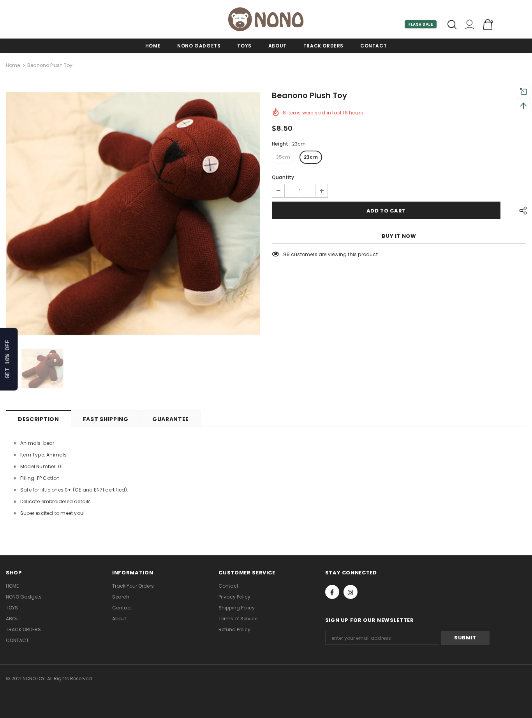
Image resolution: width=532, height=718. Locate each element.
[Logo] (266, 19)
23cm (311, 157)
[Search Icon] (451, 24)
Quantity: (284, 177)
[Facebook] (332, 592)
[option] (133, 214)
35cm (283, 157)
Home (13, 65)
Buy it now (399, 236)
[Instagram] (351, 592)
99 (286, 254)
